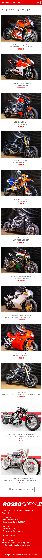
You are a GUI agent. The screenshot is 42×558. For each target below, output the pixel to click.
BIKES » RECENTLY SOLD (22, 489)
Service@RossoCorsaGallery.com (17, 545)
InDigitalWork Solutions (29, 555)
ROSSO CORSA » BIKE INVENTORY (16, 10)
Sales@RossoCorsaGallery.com (17, 542)
